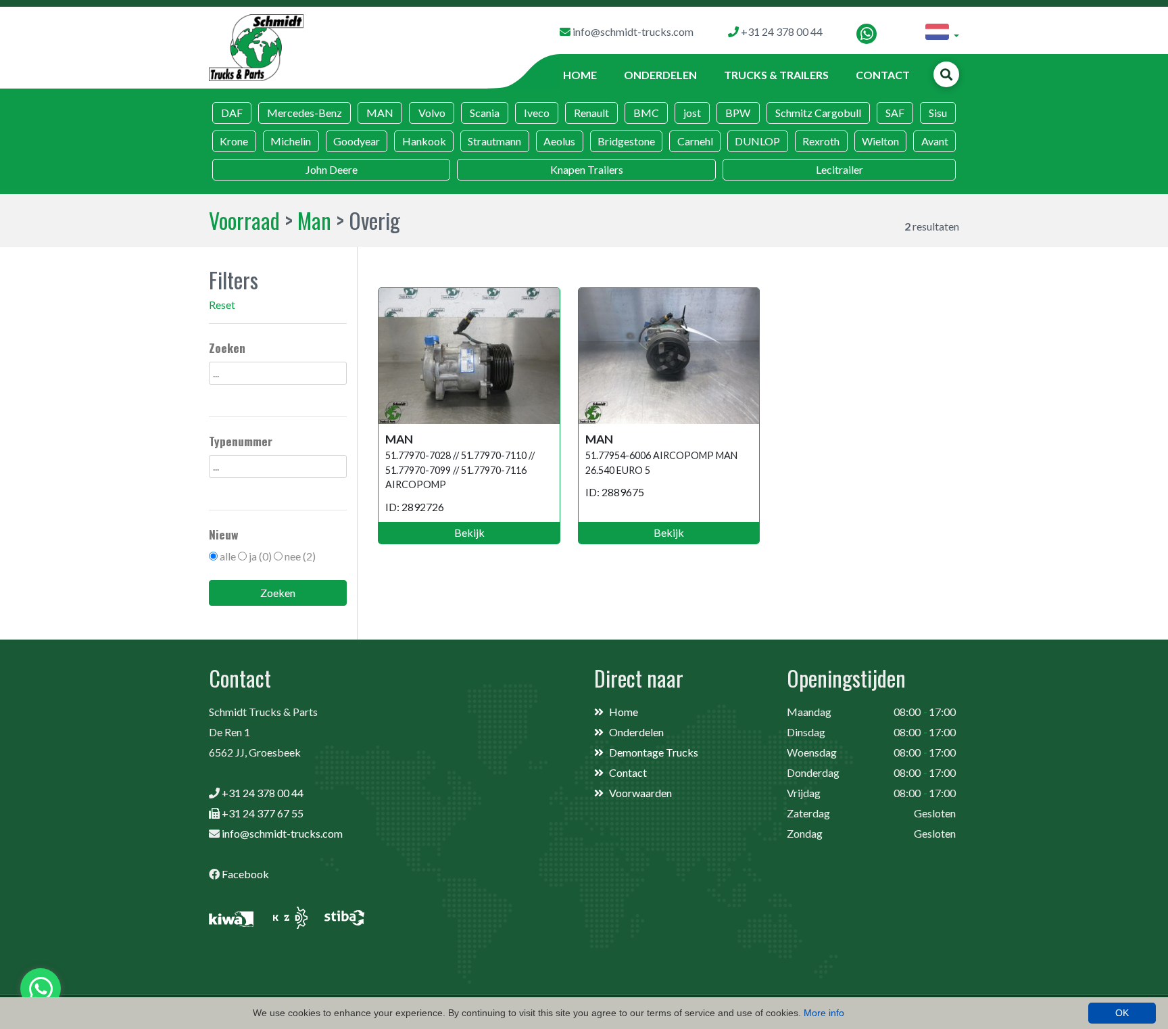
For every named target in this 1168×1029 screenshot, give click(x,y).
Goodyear (356, 141)
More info (824, 1012)
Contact (883, 74)
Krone (234, 141)
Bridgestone (626, 141)
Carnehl (695, 141)
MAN (379, 112)
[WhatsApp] (866, 34)
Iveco (537, 112)
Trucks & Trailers (776, 74)
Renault (591, 112)
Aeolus (559, 141)
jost (692, 112)
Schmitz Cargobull (818, 112)
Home (580, 74)
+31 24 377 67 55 (262, 813)
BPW (737, 112)
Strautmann (494, 141)
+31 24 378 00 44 (262, 792)
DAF (232, 112)
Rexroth (821, 141)
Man (314, 220)
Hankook (424, 141)
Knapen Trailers (586, 169)
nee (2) (300, 556)
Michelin (290, 141)
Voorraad (244, 220)
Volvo (431, 112)
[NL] (942, 34)
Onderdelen (660, 74)
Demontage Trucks (653, 752)
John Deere (332, 169)
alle (228, 556)
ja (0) (260, 556)
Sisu (938, 112)
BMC (646, 112)
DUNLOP (757, 141)
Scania (485, 112)
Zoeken (277, 592)
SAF (894, 112)
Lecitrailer (839, 169)
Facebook (245, 873)
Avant (934, 141)
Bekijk (469, 532)
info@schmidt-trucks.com (282, 833)
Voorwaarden (640, 792)
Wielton (880, 141)
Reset (222, 304)
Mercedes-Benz (304, 112)
